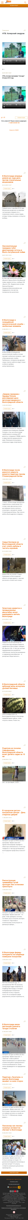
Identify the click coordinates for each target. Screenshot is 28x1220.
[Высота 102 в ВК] (11, 1191)
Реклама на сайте (14, 1181)
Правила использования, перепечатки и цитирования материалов (13, 1209)
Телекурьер (5, 30)
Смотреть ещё (14, 1172)
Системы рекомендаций (14, 1184)
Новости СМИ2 (14, 130)
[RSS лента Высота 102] (17, 1191)
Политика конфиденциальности (13, 1205)
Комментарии (21, 117)
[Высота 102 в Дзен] (15, 1191)
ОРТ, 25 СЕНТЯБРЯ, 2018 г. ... (11, 782)
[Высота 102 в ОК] (13, 1191)
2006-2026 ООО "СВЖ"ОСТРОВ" (14, 1179)
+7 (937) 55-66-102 (14, 122)
